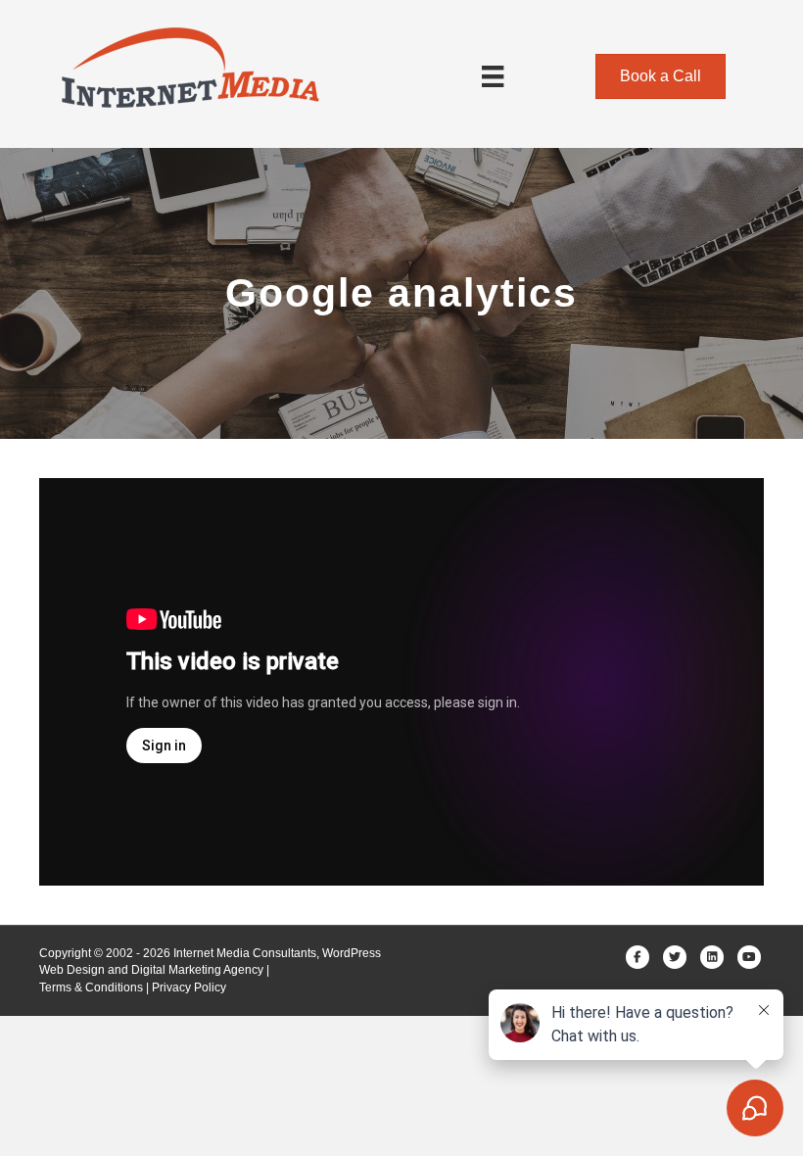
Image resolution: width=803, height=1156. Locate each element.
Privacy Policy (189, 987)
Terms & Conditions (91, 987)
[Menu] (492, 76)
